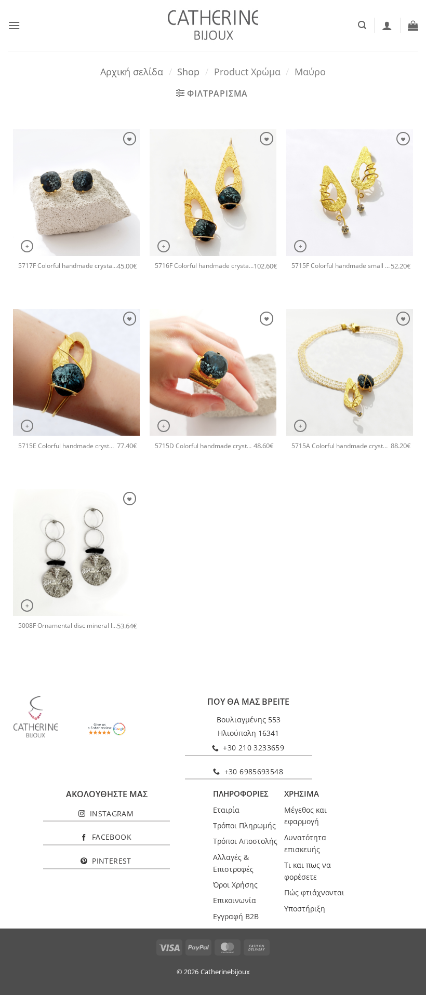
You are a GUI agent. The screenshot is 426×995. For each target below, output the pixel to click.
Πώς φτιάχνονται (314, 892)
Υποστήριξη (304, 908)
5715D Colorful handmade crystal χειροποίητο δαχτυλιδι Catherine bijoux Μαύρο (204, 446)
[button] (14, 25)
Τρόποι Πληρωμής (244, 825)
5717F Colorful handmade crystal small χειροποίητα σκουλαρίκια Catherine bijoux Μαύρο (67, 266)
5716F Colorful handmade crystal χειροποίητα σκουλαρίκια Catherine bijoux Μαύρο (204, 266)
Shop (188, 71)
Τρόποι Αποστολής (245, 841)
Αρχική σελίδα (131, 71)
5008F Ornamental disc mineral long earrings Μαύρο (67, 626)
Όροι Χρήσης (235, 885)
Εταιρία (226, 810)
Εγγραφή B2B (236, 916)
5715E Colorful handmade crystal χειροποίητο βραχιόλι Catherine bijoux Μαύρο (67, 446)
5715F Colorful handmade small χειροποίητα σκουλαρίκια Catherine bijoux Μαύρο (340, 266)
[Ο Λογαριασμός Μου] (387, 25)
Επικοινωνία (234, 900)
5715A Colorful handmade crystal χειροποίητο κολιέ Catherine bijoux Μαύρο (340, 446)
